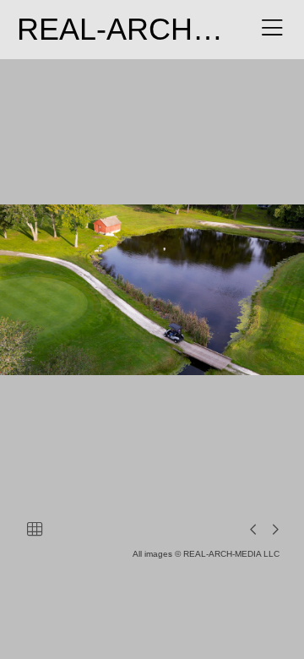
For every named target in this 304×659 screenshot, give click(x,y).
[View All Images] (34, 529)
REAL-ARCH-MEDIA (158, 29)
